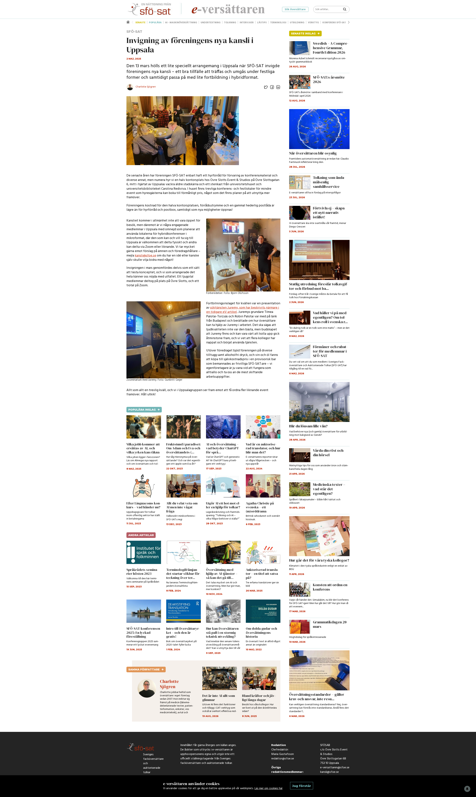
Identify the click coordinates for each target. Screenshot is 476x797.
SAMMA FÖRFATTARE (146, 669)
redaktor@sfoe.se (282, 760)
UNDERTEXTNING (211, 23)
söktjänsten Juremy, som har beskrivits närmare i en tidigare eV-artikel (242, 310)
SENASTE (140, 23)
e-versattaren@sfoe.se (334, 768)
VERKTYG (313, 23)
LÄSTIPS (262, 23)
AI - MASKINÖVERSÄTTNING (181, 23)
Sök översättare (295, 9)
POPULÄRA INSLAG (144, 409)
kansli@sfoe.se (145, 255)
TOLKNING (230, 23)
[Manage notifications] (467, 789)
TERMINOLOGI (278, 23)
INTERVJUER (247, 23)
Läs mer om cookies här (269, 788)
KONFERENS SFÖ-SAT (334, 23)
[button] (349, 22)
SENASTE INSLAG (305, 33)
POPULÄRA (155, 23)
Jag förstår (301, 786)
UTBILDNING (297, 23)
